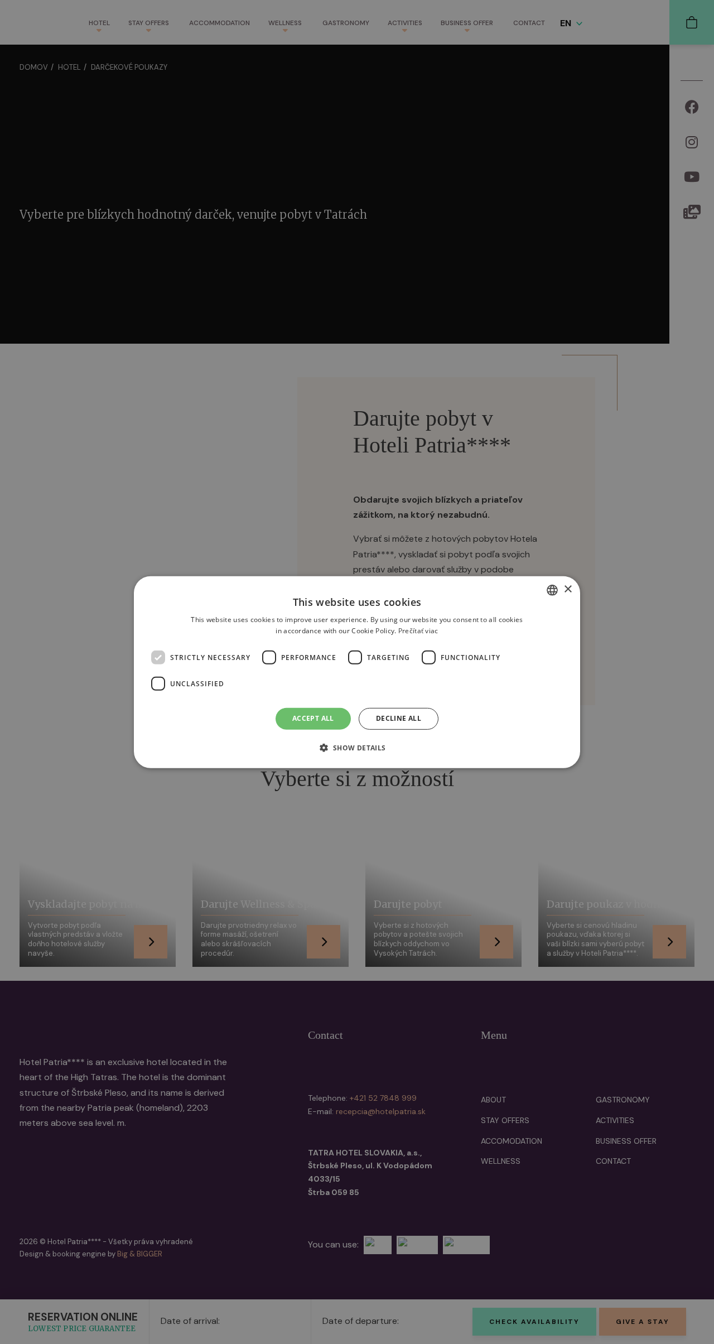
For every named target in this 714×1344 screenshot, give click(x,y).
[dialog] (357, 672)
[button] (356, 747)
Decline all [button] (398, 718)
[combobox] (552, 589)
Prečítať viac (418, 630)
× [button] (567, 589)
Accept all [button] (313, 718)
